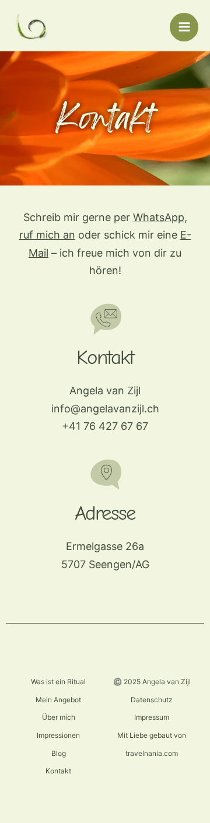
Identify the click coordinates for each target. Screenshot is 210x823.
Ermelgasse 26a (105, 546)
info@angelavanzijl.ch (105, 408)
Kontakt (58, 770)
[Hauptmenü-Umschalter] (184, 27)
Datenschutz (152, 699)
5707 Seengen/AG (105, 564)
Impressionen (58, 735)
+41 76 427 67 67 (105, 426)
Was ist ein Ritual (58, 681)
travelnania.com (151, 753)
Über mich (58, 717)
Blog (58, 753)
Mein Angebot (58, 699)
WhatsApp (158, 217)
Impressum (151, 717)
